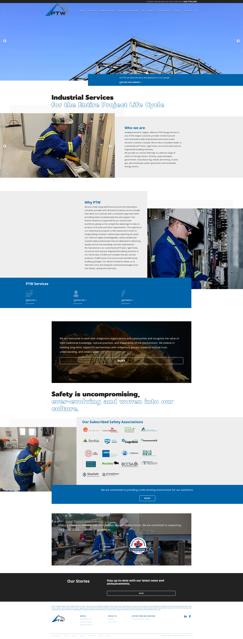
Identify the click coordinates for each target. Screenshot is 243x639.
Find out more (30, 303)
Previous (4, 40)
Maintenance (126, 300)
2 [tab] (53, 180)
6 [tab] (64, 180)
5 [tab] (62, 180)
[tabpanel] (57, 145)
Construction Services (86, 622)
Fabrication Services (86, 619)
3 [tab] (56, 180)
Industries (92, 10)
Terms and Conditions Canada (141, 619)
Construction (79, 300)
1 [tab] (50, 180)
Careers (177, 10)
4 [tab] (59, 180)
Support (108, 635)
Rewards (82, 635)
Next (237, 40)
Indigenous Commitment (127, 10)
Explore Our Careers (129, 82)
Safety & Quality (107, 10)
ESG (143, 10)
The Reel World (91, 635)
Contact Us (188, 10)
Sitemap (66, 635)
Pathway (101, 635)
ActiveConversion (188, 635)
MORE (121, 360)
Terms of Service (56, 635)
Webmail (74, 635)
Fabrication (30, 300)
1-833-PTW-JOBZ (189, 1)
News (164, 10)
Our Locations (112, 622)
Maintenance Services (86, 625)
